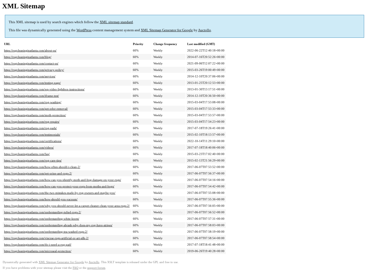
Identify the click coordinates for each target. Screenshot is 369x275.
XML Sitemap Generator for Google (167, 30)
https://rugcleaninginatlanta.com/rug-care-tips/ (33, 160)
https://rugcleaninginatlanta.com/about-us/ (30, 50)
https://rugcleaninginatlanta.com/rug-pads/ (30, 128)
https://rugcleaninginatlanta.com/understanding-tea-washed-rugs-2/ (46, 231)
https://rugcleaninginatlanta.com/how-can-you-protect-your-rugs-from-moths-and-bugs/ (59, 186)
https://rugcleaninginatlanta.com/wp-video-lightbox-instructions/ (44, 89)
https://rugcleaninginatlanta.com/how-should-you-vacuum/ (41, 199)
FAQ (75, 267)
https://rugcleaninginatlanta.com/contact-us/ (31, 63)
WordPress (84, 30)
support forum (96, 267)
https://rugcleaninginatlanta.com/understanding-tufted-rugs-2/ (42, 212)
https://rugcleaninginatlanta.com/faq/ (27, 154)
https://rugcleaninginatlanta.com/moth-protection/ (35, 115)
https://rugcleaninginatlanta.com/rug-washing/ (32, 102)
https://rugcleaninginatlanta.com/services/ (29, 76)
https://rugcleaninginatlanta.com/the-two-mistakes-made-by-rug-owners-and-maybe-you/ (59, 192)
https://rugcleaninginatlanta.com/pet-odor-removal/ (36, 108)
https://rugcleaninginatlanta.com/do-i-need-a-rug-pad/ (37, 244)
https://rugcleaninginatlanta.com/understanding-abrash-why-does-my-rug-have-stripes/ (58, 225)
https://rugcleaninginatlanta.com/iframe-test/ (31, 95)
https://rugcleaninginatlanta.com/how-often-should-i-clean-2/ (42, 167)
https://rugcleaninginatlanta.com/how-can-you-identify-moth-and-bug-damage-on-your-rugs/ (62, 179)
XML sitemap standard (116, 22)
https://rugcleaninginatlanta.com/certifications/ (33, 141)
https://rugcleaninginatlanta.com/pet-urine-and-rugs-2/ (38, 173)
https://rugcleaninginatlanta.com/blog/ (27, 57)
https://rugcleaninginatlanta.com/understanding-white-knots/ (41, 218)
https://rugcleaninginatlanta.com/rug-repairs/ (31, 121)
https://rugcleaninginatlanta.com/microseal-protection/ (37, 251)
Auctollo (204, 30)
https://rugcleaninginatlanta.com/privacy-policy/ (34, 69)
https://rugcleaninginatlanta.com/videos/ (29, 147)
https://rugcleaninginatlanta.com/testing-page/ (32, 82)
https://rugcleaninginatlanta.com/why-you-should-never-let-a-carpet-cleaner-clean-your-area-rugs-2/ (67, 205)
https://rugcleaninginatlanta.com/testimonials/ (32, 134)
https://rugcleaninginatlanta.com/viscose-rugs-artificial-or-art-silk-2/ (46, 238)
